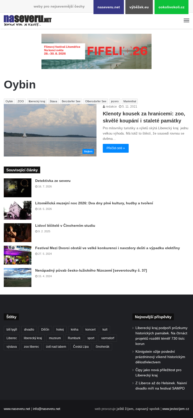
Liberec (12, 338)
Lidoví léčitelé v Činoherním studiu (65, 225)
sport (90, 338)
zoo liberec (31, 346)
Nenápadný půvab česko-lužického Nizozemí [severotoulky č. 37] (91, 270)
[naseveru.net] (28, 20)
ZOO (21, 101)
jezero (115, 101)
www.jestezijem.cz (175, 409)
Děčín (45, 329)
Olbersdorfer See (95, 101)
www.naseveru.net (17, 409)
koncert (90, 329)
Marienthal (129, 101)
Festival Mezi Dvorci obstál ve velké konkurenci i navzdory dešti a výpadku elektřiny (107, 248)
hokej (60, 329)
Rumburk (74, 338)
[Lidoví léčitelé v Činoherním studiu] (17, 232)
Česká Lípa (81, 346)
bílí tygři (12, 329)
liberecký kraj (37, 101)
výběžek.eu (139, 7)
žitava (53, 101)
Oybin (9, 101)
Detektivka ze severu (53, 181)
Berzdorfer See (71, 101)
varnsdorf (107, 338)
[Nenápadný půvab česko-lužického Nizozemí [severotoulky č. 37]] (17, 277)
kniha (74, 329)
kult (105, 329)
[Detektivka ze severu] (17, 187)
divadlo (29, 329)
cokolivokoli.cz (171, 7)
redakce (111, 106)
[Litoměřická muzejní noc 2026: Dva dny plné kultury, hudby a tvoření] (17, 210)
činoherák (102, 346)
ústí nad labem (56, 346)
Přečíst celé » (116, 148)
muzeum (55, 338)
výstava (12, 346)
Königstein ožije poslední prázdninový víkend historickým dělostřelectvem (160, 357)
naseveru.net (109, 7)
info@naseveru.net (46, 409)
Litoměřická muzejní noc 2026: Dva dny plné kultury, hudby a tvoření (94, 203)
